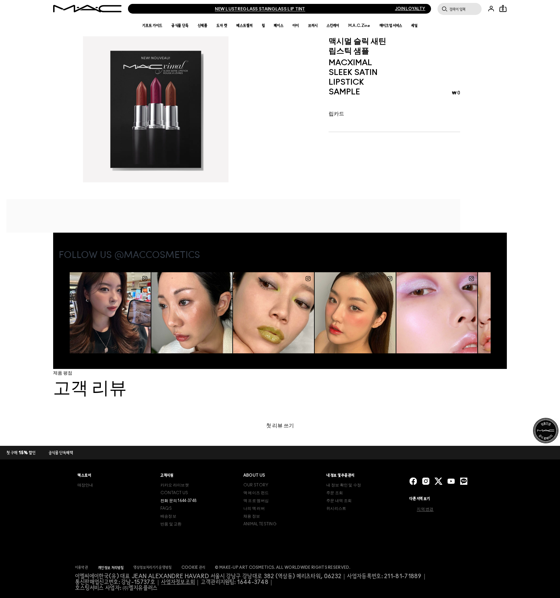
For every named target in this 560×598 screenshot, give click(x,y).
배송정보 (168, 516)
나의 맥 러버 (254, 508)
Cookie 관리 (193, 567)
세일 (414, 26)
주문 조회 (334, 493)
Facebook (413, 481)
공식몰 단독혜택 (61, 453)
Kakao (464, 481)
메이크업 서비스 (390, 26)
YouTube (451, 481)
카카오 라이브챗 (174, 485)
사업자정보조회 (178, 582)
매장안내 (85, 485)
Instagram (426, 481)
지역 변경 (425, 509)
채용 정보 (251, 516)
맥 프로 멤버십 (256, 501)
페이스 (279, 26)
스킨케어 (333, 26)
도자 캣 (221, 26)
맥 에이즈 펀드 (256, 493)
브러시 (313, 26)
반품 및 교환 (171, 524)
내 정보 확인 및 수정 (343, 485)
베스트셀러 (244, 26)
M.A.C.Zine (359, 26)
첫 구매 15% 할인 (21, 453)
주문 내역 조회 (339, 501)
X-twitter (438, 481)
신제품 (202, 26)
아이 (296, 26)
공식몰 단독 (180, 26)
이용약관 (81, 567)
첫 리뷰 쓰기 (280, 425)
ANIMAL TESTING (259, 524)
